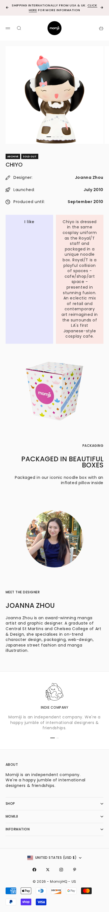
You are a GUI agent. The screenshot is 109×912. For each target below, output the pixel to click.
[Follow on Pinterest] (74, 869)
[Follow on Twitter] (48, 869)
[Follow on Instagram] (61, 869)
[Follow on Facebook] (34, 869)
